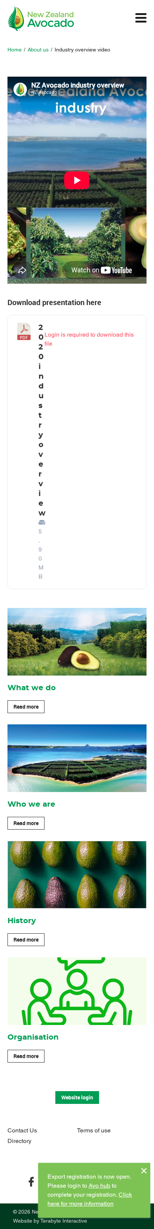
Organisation (33, 1037)
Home (14, 50)
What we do (31, 688)
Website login (77, 1097)
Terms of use (94, 1130)
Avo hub (99, 1185)
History (21, 921)
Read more (25, 706)
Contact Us (22, 1130)
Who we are (31, 804)
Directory (19, 1140)
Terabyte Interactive (63, 1221)
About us (38, 50)
